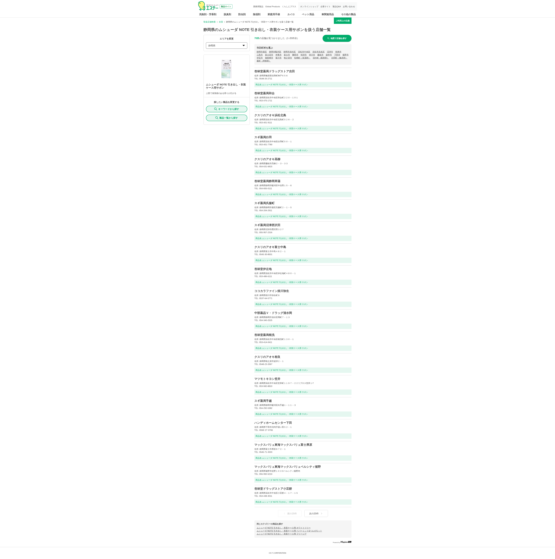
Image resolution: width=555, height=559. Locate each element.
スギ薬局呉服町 (264, 203)
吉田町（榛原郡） (339, 58)
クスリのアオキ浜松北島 (270, 115)
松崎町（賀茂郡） (302, 58)
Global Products (272, 6)
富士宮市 (269, 55)
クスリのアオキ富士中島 (270, 247)
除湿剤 (256, 14)
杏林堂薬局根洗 (264, 334)
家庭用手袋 (274, 14)
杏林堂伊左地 (263, 269)
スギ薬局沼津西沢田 (267, 225)
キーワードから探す (228, 109)
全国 (221, 22)
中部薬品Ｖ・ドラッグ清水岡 (273, 312)
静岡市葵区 (262, 52)
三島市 (260, 55)
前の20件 (292, 513)
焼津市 (304, 55)
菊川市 (278, 58)
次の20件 (314, 513)
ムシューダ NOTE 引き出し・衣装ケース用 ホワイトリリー (284, 528)
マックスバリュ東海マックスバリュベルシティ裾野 (287, 466)
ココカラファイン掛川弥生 (271, 291)
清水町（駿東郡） (321, 58)
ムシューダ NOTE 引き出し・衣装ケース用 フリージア (282, 534)
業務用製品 (258, 6)
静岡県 (211, 45)
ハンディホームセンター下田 (273, 422)
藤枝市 (320, 55)
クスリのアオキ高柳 (267, 159)
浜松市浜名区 (318, 52)
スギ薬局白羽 (263, 137)
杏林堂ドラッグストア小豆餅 (273, 488)
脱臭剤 (227, 14)
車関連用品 (328, 14)
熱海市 (338, 52)
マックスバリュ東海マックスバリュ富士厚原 (283, 444)
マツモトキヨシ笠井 (267, 378)
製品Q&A (337, 6)
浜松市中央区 (304, 52)
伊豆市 (260, 58)
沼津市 (330, 52)
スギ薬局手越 (263, 400)
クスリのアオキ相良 (267, 356)
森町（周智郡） (264, 61)
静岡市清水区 (290, 52)
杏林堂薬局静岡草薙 (267, 181)
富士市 (287, 55)
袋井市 (329, 55)
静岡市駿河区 (275, 52)
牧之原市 (288, 58)
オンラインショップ (309, 6)
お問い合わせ (349, 6)
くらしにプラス (289, 6)
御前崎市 (269, 58)
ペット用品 (308, 14)
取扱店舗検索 (210, 22)
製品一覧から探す (228, 118)
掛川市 (312, 55)
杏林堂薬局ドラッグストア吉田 (274, 71)
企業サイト (325, 6)
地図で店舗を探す (339, 38)
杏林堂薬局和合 (264, 93)
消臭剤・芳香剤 (207, 14)
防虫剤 (242, 14)
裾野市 (346, 55)
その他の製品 (348, 14)
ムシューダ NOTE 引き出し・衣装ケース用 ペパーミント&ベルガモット (289, 531)
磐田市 (295, 55)
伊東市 (278, 55)
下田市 (337, 55)
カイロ (291, 14)
